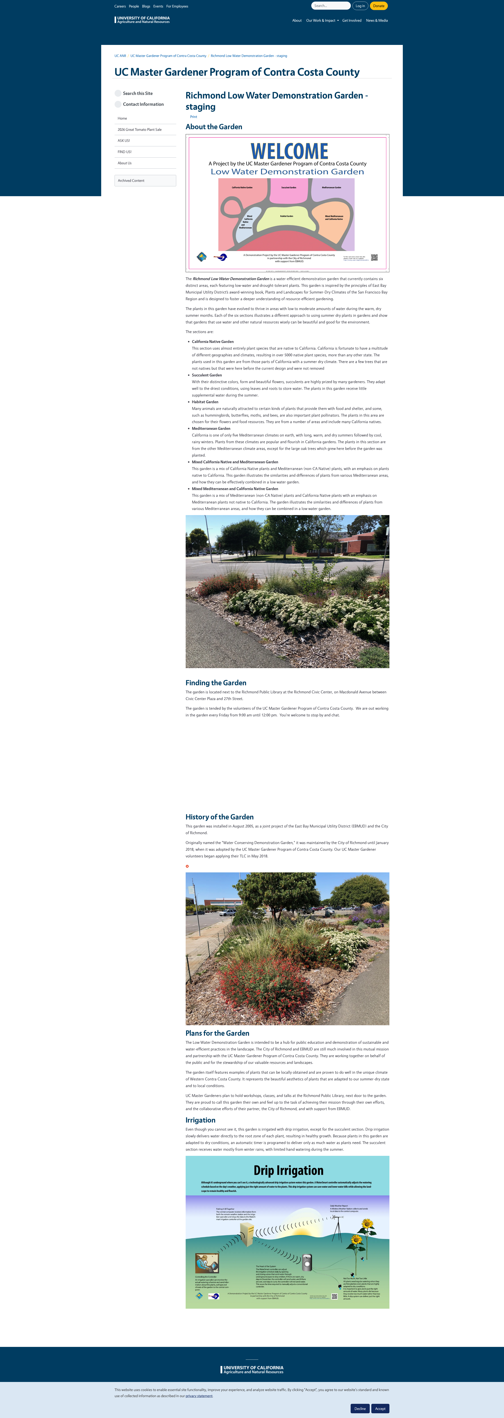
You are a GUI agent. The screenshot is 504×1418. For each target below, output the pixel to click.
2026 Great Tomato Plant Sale (140, 129)
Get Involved (351, 20)
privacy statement (199, 1395)
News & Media (377, 20)
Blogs (146, 6)
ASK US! (124, 140)
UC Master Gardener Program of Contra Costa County (168, 56)
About (297, 20)
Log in (360, 5)
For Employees (177, 6)
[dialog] (252, 1400)
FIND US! (125, 151)
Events (158, 6)
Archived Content (131, 180)
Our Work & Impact (320, 20)
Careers (120, 6)
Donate (378, 5)
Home (122, 118)
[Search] (348, 6)
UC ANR (120, 56)
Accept (380, 1408)
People (134, 6)
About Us (125, 163)
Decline (360, 1408)
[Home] (142, 20)
